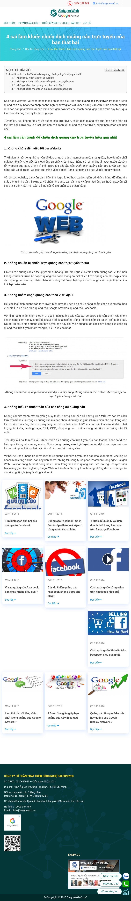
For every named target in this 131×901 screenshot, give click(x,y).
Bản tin (75, 23)
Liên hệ (87, 23)
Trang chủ (15, 49)
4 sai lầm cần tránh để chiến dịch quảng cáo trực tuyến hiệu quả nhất (45, 74)
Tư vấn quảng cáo (28, 23)
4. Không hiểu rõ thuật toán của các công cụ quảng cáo (43, 89)
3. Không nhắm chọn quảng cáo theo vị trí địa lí (38, 85)
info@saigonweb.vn (106, 3)
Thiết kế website (51, 23)
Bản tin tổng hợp (34, 49)
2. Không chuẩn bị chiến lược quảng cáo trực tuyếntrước (44, 81)
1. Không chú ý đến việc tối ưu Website (34, 77)
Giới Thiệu (9, 23)
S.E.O (65, 23)
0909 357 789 (81, 3)
